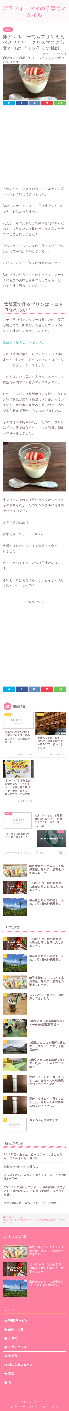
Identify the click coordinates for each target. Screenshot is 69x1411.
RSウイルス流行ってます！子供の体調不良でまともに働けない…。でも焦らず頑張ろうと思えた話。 (34, 1191)
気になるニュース (20, 1364)
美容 (11, 1373)
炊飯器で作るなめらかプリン (24, 342)
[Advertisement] (34, 150)
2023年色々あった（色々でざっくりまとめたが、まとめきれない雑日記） (33, 1156)
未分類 (12, 1355)
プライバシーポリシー (31, 1402)
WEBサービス (18, 1320)
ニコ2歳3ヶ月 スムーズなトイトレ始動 (30, 1203)
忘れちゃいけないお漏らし (21, 1166)
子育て (8, 29)
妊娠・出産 (16, 1329)
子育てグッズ (17, 1347)
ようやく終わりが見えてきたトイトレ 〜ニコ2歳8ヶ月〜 (35, 1177)
